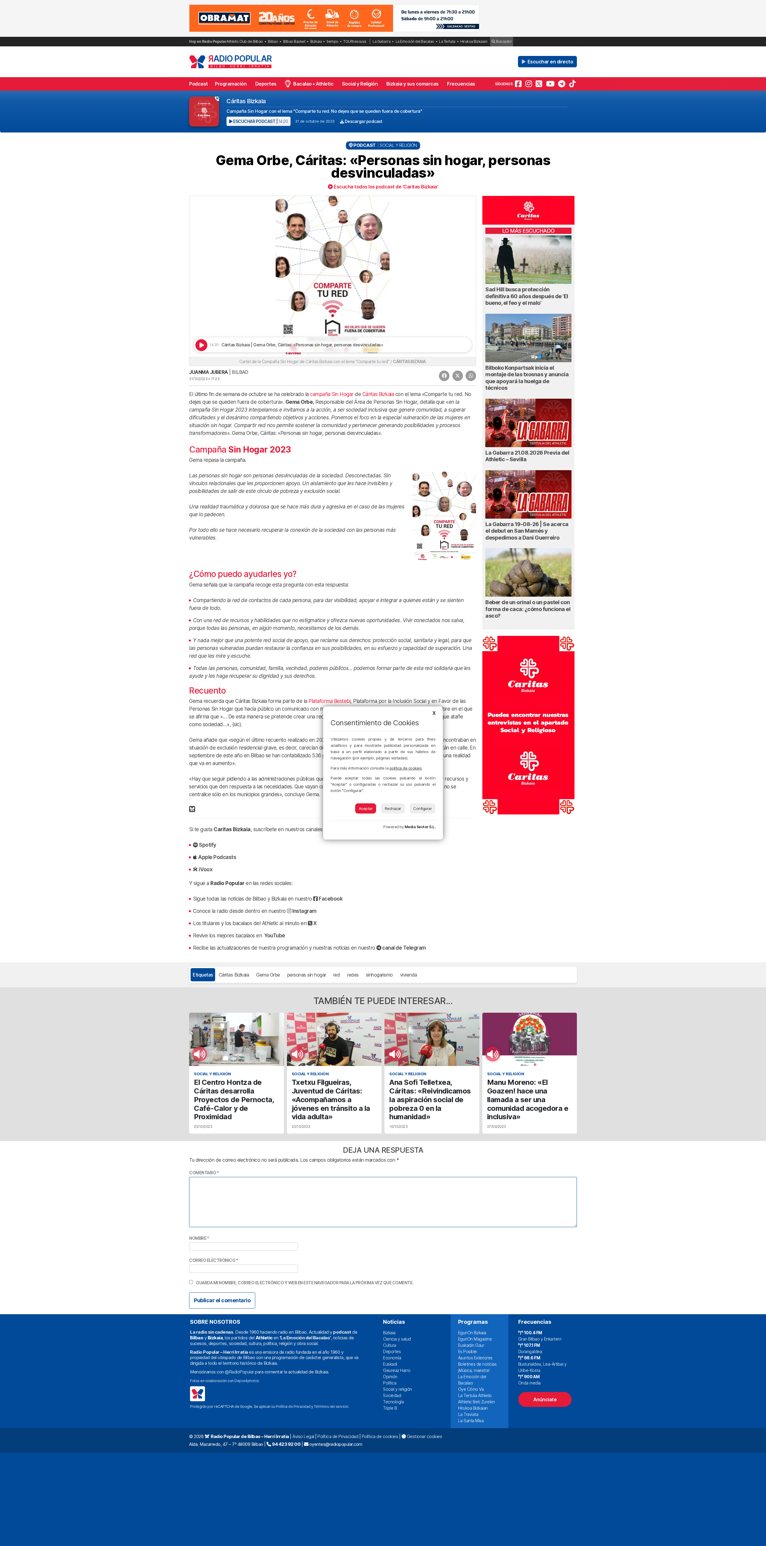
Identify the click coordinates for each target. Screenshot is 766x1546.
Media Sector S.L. (420, 827)
